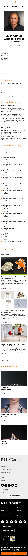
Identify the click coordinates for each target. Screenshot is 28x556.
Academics (3, 510)
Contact (3, 480)
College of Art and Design (10, 6)
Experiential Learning (6, 469)
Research (19, 507)
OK (14, 554)
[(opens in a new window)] (2, 485)
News (18, 515)
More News (4, 360)
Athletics (19, 513)
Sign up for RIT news (8, 530)
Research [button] (3, 475)
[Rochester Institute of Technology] (14, 2)
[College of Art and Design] (11, 459)
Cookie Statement (5, 551)
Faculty (2, 477)
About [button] (2, 464)
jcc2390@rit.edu (5, 53)
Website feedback (7, 526)
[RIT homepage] (11, 503)
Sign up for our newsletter (14, 495)
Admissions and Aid (5, 472)
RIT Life (19, 510)
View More (4, 394)
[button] (2, 6)
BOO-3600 (3, 59)
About (2, 507)
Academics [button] (3, 466)
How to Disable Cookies (16, 551)
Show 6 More (13, 125)
